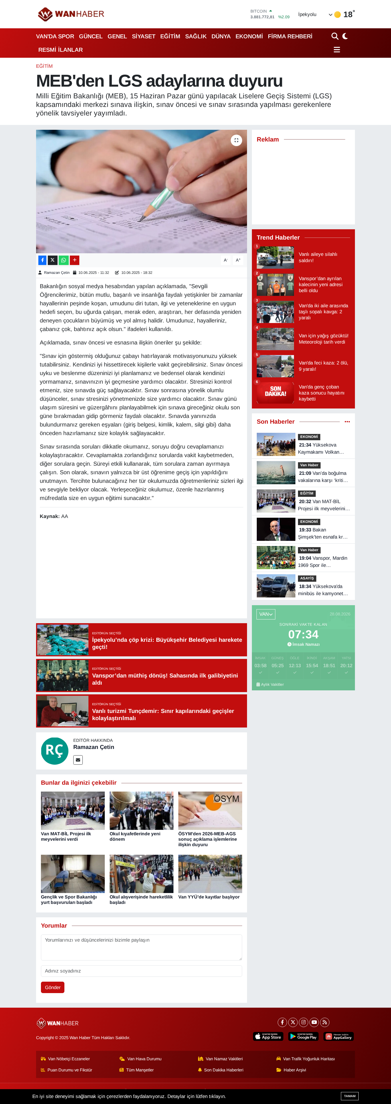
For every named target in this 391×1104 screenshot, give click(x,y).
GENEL (117, 36)
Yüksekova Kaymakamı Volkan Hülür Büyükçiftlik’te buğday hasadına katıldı (323, 449)
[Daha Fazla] (74, 260)
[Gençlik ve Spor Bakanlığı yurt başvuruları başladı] (73, 873)
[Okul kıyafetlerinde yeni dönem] (141, 810)
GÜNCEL (91, 36)
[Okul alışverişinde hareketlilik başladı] (141, 873)
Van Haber (309, 465)
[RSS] (324, 1022)
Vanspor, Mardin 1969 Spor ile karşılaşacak (322, 562)
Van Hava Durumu (144, 1059)
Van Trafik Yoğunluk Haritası (309, 1059)
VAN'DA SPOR (55, 36)
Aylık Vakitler (272, 684)
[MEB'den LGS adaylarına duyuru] (141, 191)
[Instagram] (303, 1022)
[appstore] (268, 1036)
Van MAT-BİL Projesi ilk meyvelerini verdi (321, 506)
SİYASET (143, 36)
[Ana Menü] (335, 49)
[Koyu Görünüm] (344, 36)
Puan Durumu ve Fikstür (70, 1070)
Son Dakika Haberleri (223, 1070)
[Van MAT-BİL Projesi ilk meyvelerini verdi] (73, 810)
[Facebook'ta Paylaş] (42, 260)
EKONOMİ (249, 36)
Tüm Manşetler (140, 1070)
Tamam (350, 1096)
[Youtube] (314, 1022)
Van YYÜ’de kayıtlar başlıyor (209, 896)
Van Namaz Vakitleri (224, 1059)
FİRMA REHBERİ (290, 36)
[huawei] (338, 1036)
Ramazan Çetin (57, 272)
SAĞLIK (196, 36)
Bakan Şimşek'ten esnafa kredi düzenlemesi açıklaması (324, 534)
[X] (293, 1022)
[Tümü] (347, 422)
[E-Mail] (78, 760)
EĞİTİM (170, 36)
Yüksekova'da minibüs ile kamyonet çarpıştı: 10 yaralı (320, 590)
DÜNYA (221, 36)
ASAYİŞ (307, 578)
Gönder (53, 987)
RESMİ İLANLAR (60, 50)
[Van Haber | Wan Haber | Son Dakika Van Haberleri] (71, 14)
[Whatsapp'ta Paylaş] (64, 260)
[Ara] (335, 36)
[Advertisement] (144, 570)
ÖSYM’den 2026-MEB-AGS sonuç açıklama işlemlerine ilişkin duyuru (207, 839)
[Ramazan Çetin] (54, 751)
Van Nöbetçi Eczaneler (69, 1059)
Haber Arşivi (295, 1070)
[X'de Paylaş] (53, 260)
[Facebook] (282, 1022)
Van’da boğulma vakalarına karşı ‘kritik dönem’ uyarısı (322, 477)
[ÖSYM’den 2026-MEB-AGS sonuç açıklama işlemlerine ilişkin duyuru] (210, 810)
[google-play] (303, 1036)
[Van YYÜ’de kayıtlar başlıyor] (210, 873)
